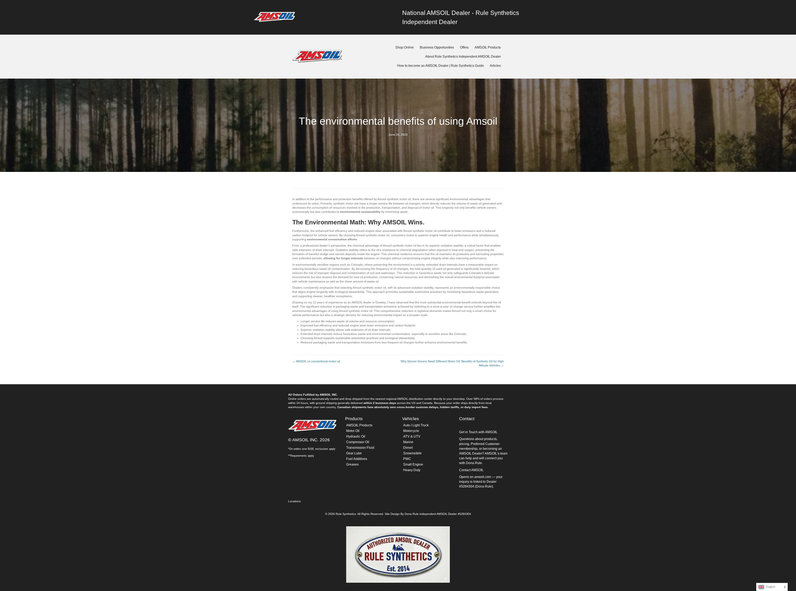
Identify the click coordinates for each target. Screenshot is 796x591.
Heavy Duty (411, 470)
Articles (495, 65)
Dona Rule (412, 514)
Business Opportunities (437, 47)
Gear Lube (354, 453)
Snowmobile (412, 453)
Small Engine (413, 464)
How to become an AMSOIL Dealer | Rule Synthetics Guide (440, 65)
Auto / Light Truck (416, 425)
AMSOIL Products (488, 47)
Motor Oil (352, 431)
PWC (407, 459)
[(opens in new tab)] (274, 17)
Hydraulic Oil (355, 436)
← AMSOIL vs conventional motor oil (316, 361)
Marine (408, 442)
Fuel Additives (356, 459)
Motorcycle (411, 431)
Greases (352, 464)
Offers (464, 47)
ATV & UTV (411, 436)
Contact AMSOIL (471, 470)
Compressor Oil (357, 442)
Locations (294, 501)
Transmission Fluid (360, 447)
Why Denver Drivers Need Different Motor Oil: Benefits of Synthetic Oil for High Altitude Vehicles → (452, 363)
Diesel (408, 447)
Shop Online (404, 47)
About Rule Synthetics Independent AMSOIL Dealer (463, 56)
